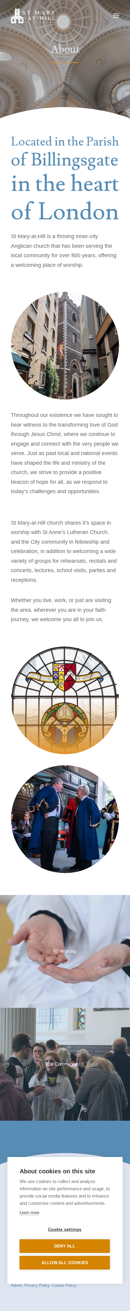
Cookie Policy (64, 1285)
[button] (116, 15)
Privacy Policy (37, 1285)
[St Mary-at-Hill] (33, 15)
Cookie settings (65, 1229)
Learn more (29, 1212)
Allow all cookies (64, 1262)
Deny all (65, 1246)
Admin (16, 1285)
